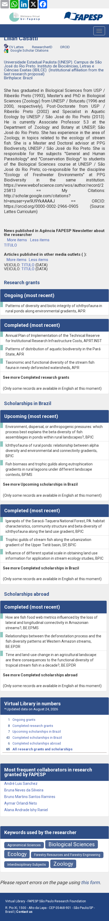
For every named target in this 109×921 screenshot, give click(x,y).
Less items (39, 240)
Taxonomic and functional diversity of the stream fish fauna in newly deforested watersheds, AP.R (50, 365)
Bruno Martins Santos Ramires (29, 797)
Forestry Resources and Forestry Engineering (67, 855)
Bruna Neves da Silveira (23, 790)
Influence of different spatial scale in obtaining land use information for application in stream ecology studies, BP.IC (54, 555)
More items (17, 240)
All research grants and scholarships (42, 749)
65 (8, 749)
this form (90, 882)
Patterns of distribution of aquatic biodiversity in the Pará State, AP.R (53, 351)
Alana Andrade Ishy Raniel (26, 810)
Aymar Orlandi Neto (20, 803)
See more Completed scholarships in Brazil (41, 568)
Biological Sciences (71, 844)
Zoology (63, 864)
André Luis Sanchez (21, 783)
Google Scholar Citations (29, 50)
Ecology (16, 854)
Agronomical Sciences (24, 845)
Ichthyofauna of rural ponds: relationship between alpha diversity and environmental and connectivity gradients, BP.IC (52, 450)
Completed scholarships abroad (36, 743)
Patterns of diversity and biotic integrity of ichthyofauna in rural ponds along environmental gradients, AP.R (54, 308)
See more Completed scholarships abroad (40, 675)
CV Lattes (16, 47)
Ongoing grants (23, 720)
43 (8, 738)
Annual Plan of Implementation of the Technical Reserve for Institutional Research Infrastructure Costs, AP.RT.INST (54, 338)
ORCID (64, 47)
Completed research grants (32, 726)
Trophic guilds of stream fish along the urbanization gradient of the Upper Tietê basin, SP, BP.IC (48, 542)
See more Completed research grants (36, 377)
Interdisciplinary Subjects (26, 864)
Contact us (24, 912)
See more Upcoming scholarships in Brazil (40, 484)
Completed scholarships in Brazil (37, 738)
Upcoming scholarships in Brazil (36, 731)
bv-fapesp (24, 16)
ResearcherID (41, 47)
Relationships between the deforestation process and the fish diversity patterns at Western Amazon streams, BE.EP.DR (53, 641)
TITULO (10, 245)
